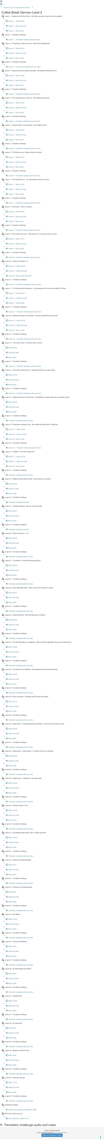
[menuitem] (1, 5)
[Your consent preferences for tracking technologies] (100, 1137)
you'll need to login (61, 1132)
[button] (1, 2)
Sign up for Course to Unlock (52, 1135)
